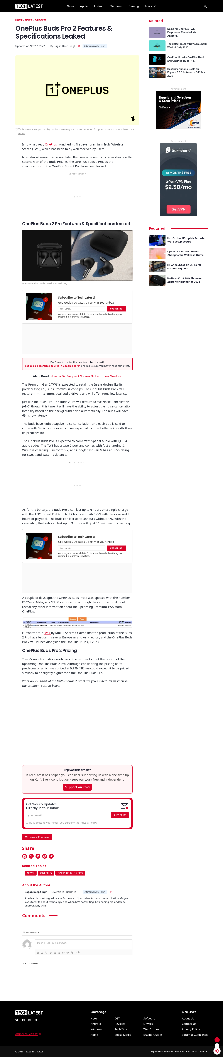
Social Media (123, 1034)
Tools (148, 6)
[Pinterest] (44, 856)
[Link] (72, 952)
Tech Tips (121, 1029)
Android (99, 6)
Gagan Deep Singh (65, 46)
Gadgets (41, 20)
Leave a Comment (39, 837)
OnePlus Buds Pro (70, 873)
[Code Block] (67, 952)
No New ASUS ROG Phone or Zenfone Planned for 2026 (184, 280)
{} (76, 952)
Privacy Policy (191, 1029)
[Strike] (50, 952)
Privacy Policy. (89, 822)
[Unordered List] (59, 952)
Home (18, 20)
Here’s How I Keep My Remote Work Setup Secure (186, 240)
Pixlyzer (204, 1051)
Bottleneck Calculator (186, 1051)
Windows (116, 6)
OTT (117, 1018)
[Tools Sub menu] (154, 6)
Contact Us (189, 1023)
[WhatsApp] (37, 856)
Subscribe (119, 815)
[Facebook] (24, 856)
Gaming (133, 6)
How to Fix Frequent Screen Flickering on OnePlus (86, 376)
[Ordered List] (55, 952)
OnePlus (51, 144)
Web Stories (151, 1029)
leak (47, 633)
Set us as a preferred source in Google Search (53, 366)
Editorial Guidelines (195, 1034)
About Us (188, 1018)
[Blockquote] (63, 952)
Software (149, 1018)
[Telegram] (51, 856)
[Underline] (46, 952)
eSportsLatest (26, 1034)
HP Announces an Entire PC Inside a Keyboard (184, 266)
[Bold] (38, 952)
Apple (84, 6)
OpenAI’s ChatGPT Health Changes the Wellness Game (185, 253)
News (70, 6)
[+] (80, 952)
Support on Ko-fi (77, 787)
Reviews (120, 1023)
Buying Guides (152, 1034)
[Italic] (42, 952)
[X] (31, 856)
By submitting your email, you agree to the (63, 822)
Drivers (148, 1023)
